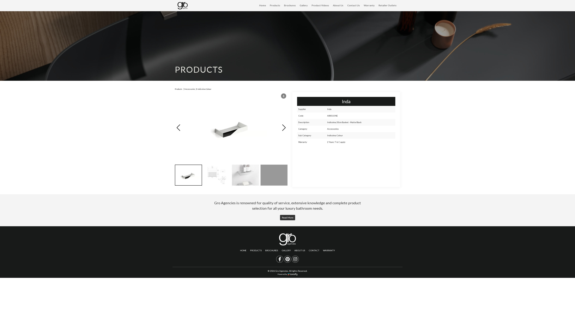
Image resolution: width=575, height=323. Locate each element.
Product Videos (320, 5)
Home (262, 5)
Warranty (369, 5)
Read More (287, 217)
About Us (338, 5)
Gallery (304, 5)
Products (275, 5)
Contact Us (353, 5)
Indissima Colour (204, 89)
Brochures (290, 5)
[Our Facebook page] (279, 259)
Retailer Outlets (388, 5)
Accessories (190, 89)
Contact (314, 250)
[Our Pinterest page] (287, 259)
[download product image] (283, 96)
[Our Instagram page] (295, 259)
